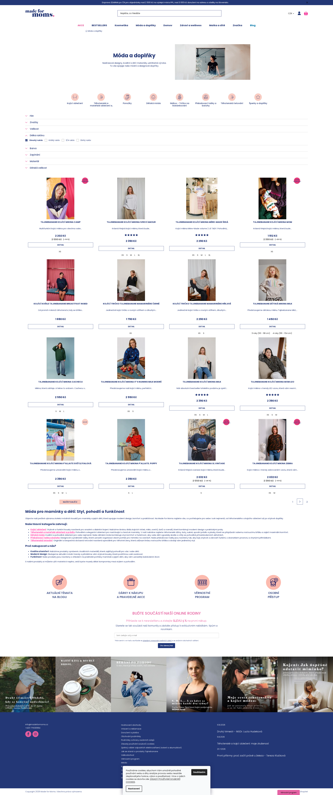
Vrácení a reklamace (131, 728)
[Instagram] (35, 734)
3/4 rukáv (70, 140)
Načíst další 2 (70, 502)
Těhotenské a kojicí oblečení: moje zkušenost (243, 743)
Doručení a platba (130, 732)
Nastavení (134, 788)
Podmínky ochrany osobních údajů (137, 740)
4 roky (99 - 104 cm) (282, 333)
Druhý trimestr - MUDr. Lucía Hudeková (239, 731)
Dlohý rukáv (85, 140)
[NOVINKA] (60, 440)
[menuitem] (81, 25)
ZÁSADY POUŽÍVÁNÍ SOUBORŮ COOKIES (153, 780)
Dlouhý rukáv (36, 140)
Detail (60, 245)
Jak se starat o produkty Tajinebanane (139, 751)
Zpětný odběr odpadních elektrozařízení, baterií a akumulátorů (151, 747)
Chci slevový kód (166, 646)
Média (124, 762)
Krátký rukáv (54, 140)
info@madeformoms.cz (36, 724)
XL (139, 255)
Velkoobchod (127, 755)
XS (60, 251)
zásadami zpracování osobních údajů (157, 641)
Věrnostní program (130, 758)
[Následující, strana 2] (300, 502)
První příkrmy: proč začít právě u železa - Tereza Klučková (251, 755)
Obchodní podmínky (131, 736)
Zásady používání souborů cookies (137, 743)
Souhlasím (199, 772)
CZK (290, 13)
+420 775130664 (32, 727)
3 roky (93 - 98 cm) (261, 333)
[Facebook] (28, 734)
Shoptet (304, 791)
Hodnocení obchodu (131, 725)
